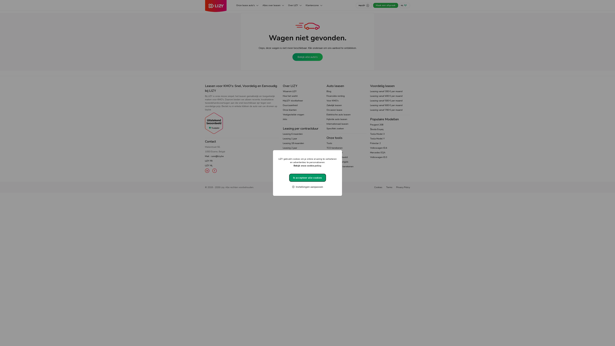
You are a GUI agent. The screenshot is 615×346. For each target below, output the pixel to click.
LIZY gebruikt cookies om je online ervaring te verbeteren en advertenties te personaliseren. (308, 162)
